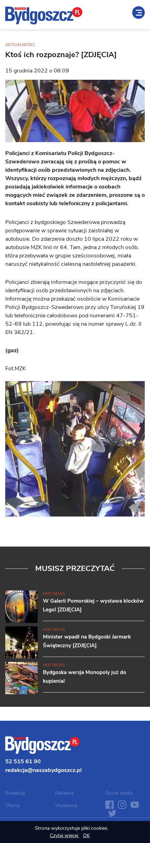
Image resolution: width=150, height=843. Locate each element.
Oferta (12, 805)
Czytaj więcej (65, 835)
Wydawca (66, 805)
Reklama (64, 793)
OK (86, 835)
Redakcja (15, 793)
